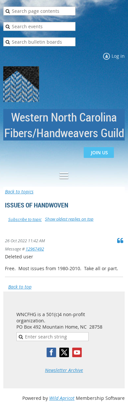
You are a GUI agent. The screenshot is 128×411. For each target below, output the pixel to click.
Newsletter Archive (64, 370)
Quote (120, 240)
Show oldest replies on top (69, 219)
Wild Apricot (62, 398)
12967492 (35, 249)
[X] (64, 352)
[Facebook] (51, 352)
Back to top (20, 287)
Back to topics (19, 191)
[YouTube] (77, 352)
